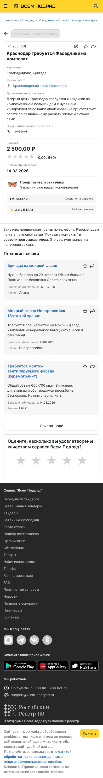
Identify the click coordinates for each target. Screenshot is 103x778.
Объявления (14, 548)
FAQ (7, 582)
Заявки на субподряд (21, 520)
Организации (14, 541)
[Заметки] (76, 46)
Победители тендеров (22, 499)
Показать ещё (51, 426)
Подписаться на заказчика (36, 34)
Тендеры (11, 513)
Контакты (11, 617)
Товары (10, 555)
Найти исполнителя (19, 562)
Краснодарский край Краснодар (40, 86)
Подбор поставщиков (21, 534)
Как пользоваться (18, 575)
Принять (90, 733)
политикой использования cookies (32, 762)
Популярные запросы (21, 589)
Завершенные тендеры (23, 506)
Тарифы (10, 568)
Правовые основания (21, 603)
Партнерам (13, 610)
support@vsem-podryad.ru (32, 695)
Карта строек (15, 527)
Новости (10, 596)
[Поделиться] (93, 46)
